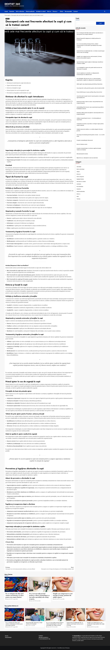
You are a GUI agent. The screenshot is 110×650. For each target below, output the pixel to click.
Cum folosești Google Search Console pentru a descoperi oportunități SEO (90, 96)
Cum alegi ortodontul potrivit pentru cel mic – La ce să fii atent (90, 135)
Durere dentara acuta (82, 144)
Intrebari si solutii (41, 11)
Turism (78, 199)
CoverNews (60, 648)
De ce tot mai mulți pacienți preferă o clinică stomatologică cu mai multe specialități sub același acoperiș (39, 596)
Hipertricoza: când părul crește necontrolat (87, 157)
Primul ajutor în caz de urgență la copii (18, 90)
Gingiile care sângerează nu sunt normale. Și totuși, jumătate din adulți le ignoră (62, 595)
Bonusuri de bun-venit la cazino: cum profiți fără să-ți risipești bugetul (90, 102)
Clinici (61, 11)
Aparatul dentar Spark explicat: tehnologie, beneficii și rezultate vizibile (90, 62)
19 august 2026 (15, 599)
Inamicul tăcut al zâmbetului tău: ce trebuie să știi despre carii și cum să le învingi (91, 51)
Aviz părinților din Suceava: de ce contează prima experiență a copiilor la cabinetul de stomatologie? (89, 79)
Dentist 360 (12, 4)
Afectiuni (79, 166)
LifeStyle (79, 184)
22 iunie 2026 (62, 599)
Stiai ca (49, 11)
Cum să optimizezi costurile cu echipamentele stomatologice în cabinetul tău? (88, 73)
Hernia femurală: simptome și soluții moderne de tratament (89, 39)
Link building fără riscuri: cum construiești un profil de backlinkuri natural (90, 107)
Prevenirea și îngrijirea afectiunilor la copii (19, 93)
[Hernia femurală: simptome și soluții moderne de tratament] (34, 614)
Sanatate (11, 11)
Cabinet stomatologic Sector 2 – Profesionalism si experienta (89, 118)
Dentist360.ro (77, 635)
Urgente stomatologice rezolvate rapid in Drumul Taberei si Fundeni (89, 149)
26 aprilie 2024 (15, 28)
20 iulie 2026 (73, 627)
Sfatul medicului (30, 11)
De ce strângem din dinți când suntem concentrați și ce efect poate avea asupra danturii (15, 595)
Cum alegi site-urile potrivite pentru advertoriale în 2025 (90, 88)
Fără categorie (80, 176)
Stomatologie (8, 637)
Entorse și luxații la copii (14, 88)
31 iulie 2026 (32, 625)
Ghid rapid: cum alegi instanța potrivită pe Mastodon (89, 84)
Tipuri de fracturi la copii (14, 85)
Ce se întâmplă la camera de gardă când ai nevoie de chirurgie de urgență (89, 68)
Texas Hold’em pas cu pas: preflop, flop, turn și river (89, 92)
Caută (77, 18)
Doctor (6, 635)
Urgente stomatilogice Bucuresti (85, 140)
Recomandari (68, 11)
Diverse (55, 11)
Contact (75, 11)
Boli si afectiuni (20, 11)
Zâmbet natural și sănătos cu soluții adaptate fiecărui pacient (90, 130)
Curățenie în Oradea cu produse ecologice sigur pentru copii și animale (90, 124)
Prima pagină (7, 15)
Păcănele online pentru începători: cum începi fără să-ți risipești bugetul (90, 113)
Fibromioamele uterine (82, 153)
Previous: (20, 568)
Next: (57, 568)
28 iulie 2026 (38, 600)
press (28, 625)
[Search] (104, 11)
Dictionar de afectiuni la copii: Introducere (19, 83)
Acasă (6, 11)
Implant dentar (80, 179)
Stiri (78, 196)
